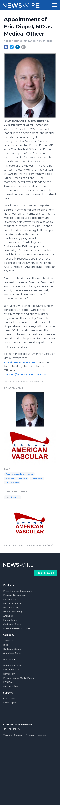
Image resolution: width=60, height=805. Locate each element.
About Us (14, 497)
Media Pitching (11, 607)
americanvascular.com (19, 362)
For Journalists (11, 669)
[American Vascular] (30, 447)
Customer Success (13, 624)
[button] (54, 5)
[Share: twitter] (12, 47)
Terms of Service (13, 735)
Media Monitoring (12, 611)
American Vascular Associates (19, 474)
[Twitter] (10, 729)
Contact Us (9, 698)
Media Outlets (10, 686)
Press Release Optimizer (16, 628)
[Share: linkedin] (18, 47)
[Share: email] (23, 47)
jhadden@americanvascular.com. (25, 374)
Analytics (8, 615)
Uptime (41, 735)
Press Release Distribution (17, 591)
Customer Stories (12, 649)
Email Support (10, 702)
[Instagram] (19, 729)
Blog (5, 644)
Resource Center (12, 665)
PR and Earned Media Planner (19, 678)
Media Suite (9, 599)
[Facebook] (5, 729)
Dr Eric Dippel (12, 483)
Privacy (30, 735)
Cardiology (37, 478)
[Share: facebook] (6, 47)
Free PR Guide (45, 573)
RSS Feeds (9, 682)
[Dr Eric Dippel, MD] (30, 117)
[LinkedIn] (14, 729)
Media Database (12, 603)
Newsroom (9, 674)
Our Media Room (12, 653)
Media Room (10, 620)
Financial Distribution (14, 595)
